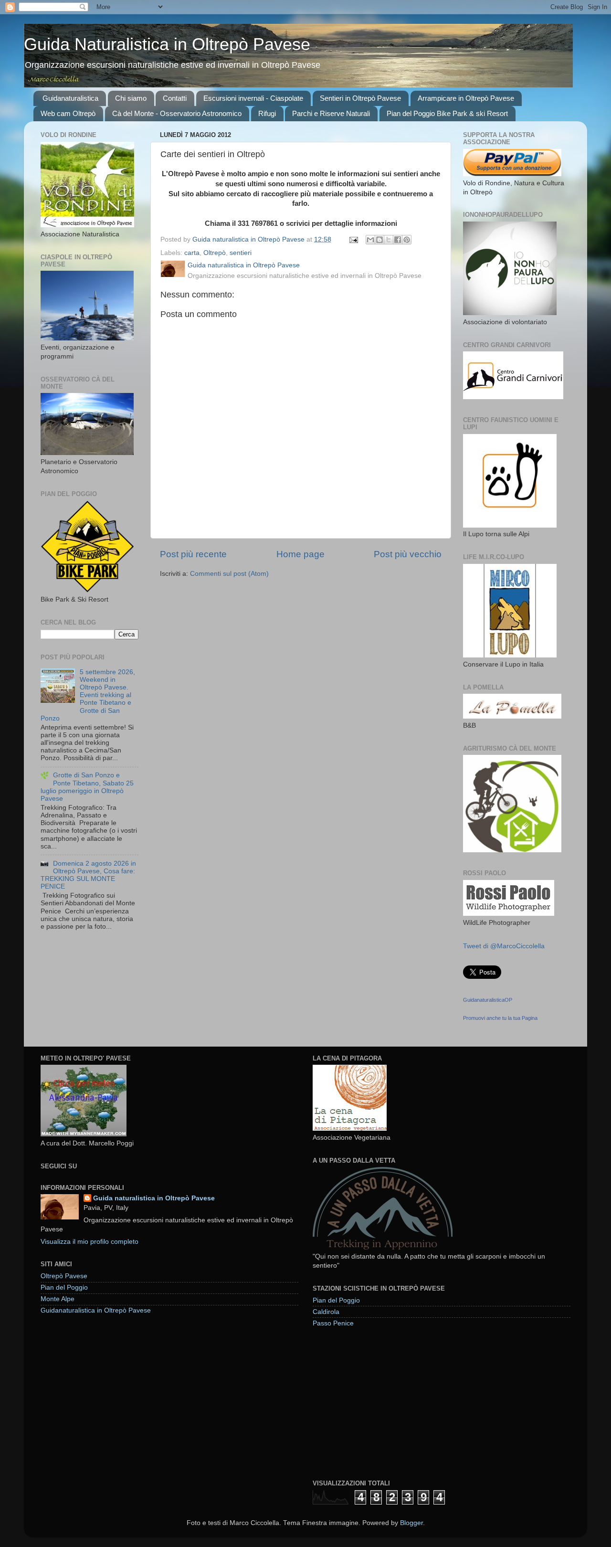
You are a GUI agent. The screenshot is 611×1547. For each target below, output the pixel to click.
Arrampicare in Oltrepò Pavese (466, 98)
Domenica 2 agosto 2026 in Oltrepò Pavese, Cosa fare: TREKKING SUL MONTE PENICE (88, 875)
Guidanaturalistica (70, 98)
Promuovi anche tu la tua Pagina (500, 1018)
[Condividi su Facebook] (397, 239)
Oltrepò (214, 252)
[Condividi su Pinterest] (406, 239)
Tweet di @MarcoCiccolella (504, 946)
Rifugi (267, 113)
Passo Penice (333, 1323)
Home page (300, 554)
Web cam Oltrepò (68, 113)
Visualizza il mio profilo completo (89, 1241)
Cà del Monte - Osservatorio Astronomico (177, 113)
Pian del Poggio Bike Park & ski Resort (447, 113)
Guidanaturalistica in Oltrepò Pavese (96, 1310)
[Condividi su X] (388, 239)
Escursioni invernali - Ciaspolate (253, 98)
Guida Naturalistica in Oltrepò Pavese (167, 44)
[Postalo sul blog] (379, 239)
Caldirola (326, 1311)
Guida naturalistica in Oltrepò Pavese (154, 1198)
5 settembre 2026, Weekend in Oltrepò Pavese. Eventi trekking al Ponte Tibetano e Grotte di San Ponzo (88, 695)
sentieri (241, 252)
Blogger (411, 1522)
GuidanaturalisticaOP (487, 1000)
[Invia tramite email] (370, 239)
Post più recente (193, 554)
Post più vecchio (408, 554)
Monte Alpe (57, 1299)
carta (192, 252)
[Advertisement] (384, 1402)
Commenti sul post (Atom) (229, 573)
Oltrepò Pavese (64, 1276)
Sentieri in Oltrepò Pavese (360, 98)
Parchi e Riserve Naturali (331, 113)
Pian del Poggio (64, 1287)
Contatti (175, 98)
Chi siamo (131, 98)
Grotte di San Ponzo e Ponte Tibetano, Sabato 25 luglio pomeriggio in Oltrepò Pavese (87, 787)
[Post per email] (353, 239)
